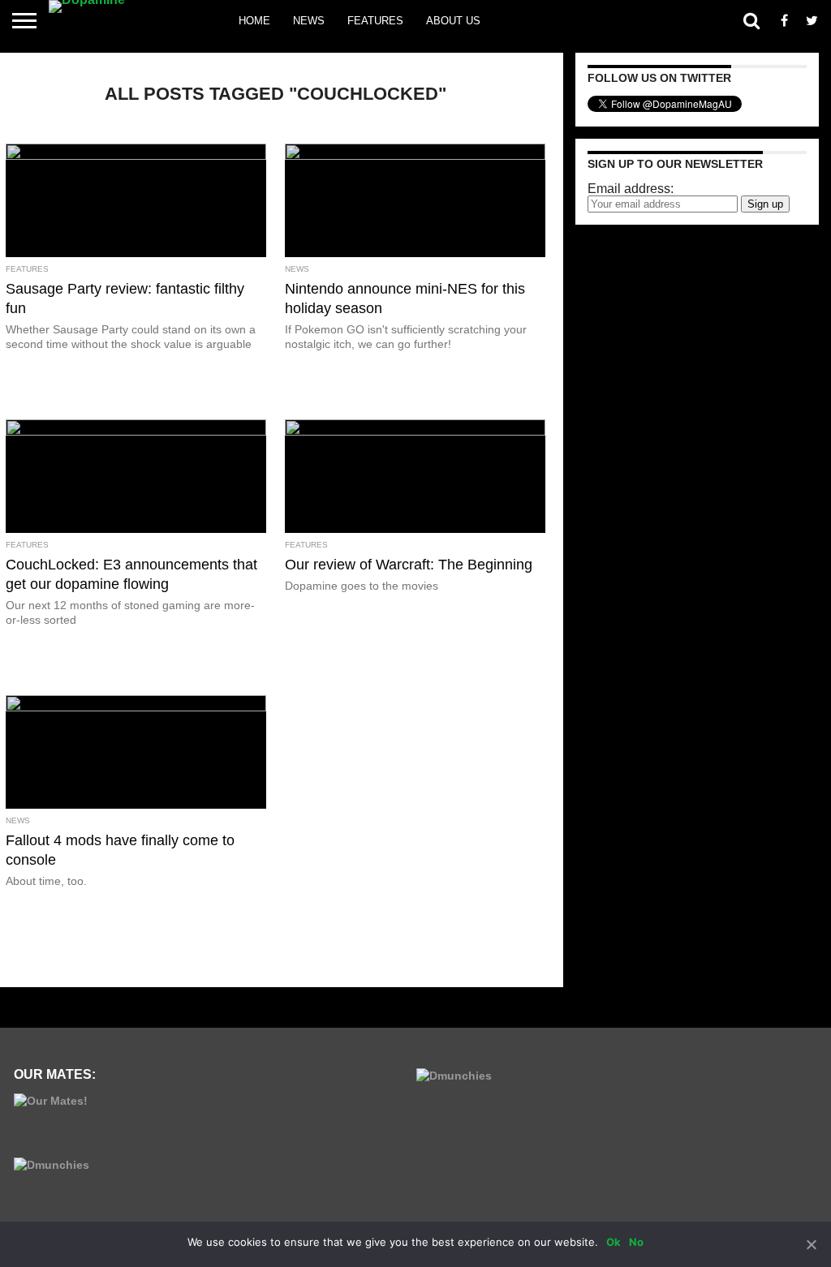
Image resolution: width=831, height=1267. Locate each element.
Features (375, 21)
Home (254, 21)
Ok (613, 1241)
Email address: (631, 188)
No (636, 1241)
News (309, 21)
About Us (453, 21)
